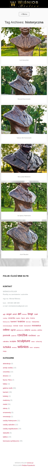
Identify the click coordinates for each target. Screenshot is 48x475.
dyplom (18, 318)
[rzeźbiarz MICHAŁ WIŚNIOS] (24, 4)
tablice (5, 437)
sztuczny (39, 341)
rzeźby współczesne (10, 429)
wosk (31, 347)
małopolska (35, 321)
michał (15, 326)
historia (32, 318)
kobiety (5, 396)
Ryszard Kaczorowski (24, 99)
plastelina (33, 330)
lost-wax (28, 321)
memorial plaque (7, 325)
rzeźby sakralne (9, 424)
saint (38, 335)
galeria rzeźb (7, 388)
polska (40, 330)
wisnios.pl (30, 463)
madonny (6, 400)
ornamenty (7, 412)
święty (5, 351)
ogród (13, 330)
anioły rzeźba (8, 368)
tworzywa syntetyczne (11, 441)
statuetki (6, 433)
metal (5, 404)
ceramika (11, 318)
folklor (5, 384)
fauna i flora (7, 380)
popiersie (13, 335)
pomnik (6, 335)
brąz (30, 313)
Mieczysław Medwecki (24, 176)
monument (27, 325)
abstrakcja (6, 363)
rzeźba (22, 335)
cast (36, 314)
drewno (5, 376)
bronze (24, 314)
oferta (5, 408)
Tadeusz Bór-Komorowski (24, 138)
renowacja (6, 416)
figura (23, 318)
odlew (6, 329)
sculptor (13, 341)
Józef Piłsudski (24, 254)
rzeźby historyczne (10, 420)
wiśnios (23, 347)
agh (4, 314)
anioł (15, 314)
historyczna (6, 321)
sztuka (7, 346)
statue (33, 341)
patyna (27, 330)
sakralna (6, 341)
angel (9, 314)
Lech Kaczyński (24, 60)
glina (27, 318)
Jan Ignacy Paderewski (24, 215)
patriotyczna (20, 330)
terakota (14, 347)
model (21, 325)
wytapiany (36, 347)
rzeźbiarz (32, 335)
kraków (21, 321)
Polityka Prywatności (28, 465)
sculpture (23, 341)
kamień (14, 322)
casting (5, 318)
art (19, 314)
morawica (36, 325)
